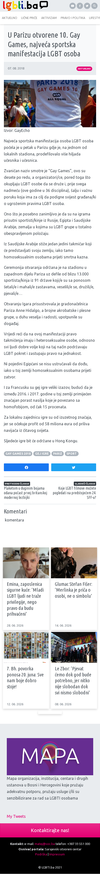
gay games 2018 (18, 453)
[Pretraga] (94, 6)
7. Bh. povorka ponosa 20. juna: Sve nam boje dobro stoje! (25, 677)
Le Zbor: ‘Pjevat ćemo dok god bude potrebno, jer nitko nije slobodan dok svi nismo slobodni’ (73, 680)
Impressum (57, 854)
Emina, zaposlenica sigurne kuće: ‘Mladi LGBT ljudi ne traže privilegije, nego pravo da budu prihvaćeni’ (25, 599)
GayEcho (22, 130)
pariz (57, 453)
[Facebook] (80, 6)
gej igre (42, 453)
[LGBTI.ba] (25, 6)
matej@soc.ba (45, 843)
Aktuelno (84, 68)
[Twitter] (87, 6)
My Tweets (16, 816)
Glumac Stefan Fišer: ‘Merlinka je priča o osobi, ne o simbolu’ (73, 590)
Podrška (41, 854)
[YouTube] (72, 6)
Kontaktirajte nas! (50, 830)
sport (72, 453)
